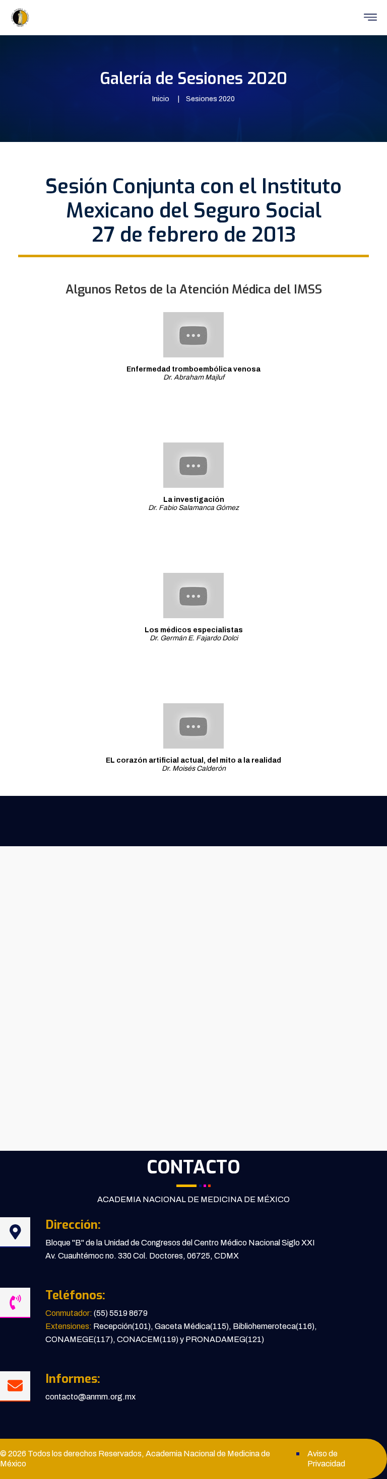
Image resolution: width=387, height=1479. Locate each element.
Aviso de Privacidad (326, 1458)
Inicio (160, 99)
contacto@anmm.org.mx (90, 1396)
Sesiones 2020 (210, 99)
